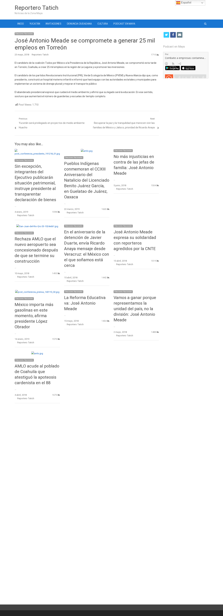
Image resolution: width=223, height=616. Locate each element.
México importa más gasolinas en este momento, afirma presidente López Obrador (34, 315)
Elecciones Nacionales (24, 34)
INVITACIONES (53, 23)
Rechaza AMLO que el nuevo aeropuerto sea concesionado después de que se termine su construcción (36, 250)
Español (185, 2)
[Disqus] (87, 456)
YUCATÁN (34, 23)
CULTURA (102, 23)
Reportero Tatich (36, 7)
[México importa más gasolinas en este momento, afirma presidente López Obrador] (37, 292)
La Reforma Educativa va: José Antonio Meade (85, 303)
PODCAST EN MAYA (124, 23)
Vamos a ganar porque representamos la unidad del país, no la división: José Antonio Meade (135, 308)
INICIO (20, 23)
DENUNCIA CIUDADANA (79, 23)
